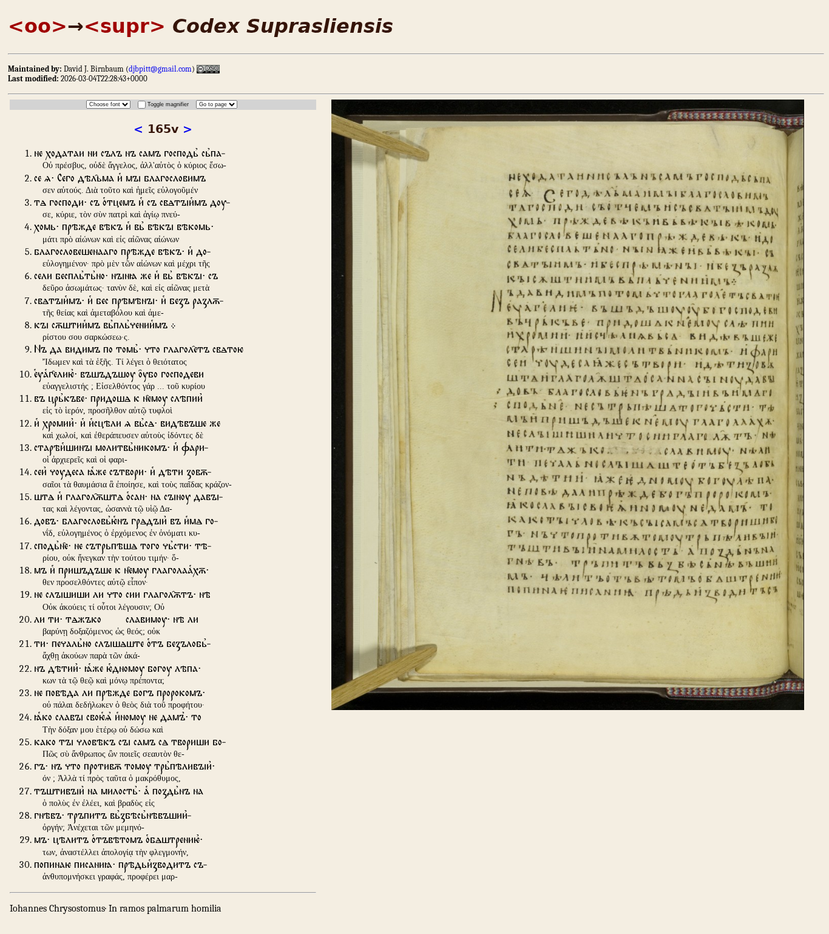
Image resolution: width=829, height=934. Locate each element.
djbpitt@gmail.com (160, 68)
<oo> (37, 26)
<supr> (125, 26)
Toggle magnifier (168, 104)
